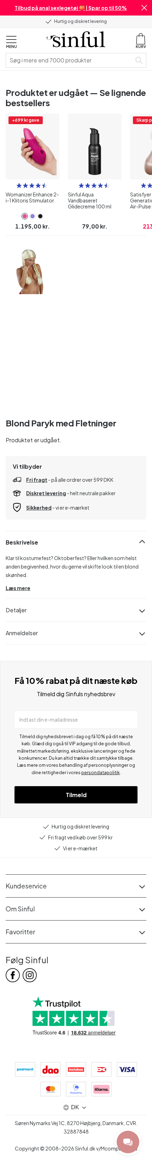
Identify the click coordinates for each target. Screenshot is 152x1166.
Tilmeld (76, 794)
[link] (25, 216)
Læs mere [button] (18, 588)
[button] (144, 8)
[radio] (19, 185)
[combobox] (70, 60)
